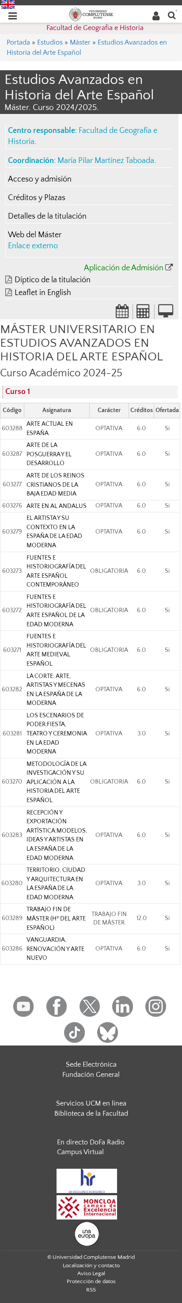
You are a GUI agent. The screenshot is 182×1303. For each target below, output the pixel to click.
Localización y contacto (91, 1265)
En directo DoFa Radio (91, 1142)
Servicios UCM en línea (91, 1103)
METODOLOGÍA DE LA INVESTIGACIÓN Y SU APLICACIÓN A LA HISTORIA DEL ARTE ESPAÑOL (56, 782)
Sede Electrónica (91, 1064)
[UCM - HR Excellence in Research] (87, 1180)
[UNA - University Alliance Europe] (87, 1233)
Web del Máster (34, 235)
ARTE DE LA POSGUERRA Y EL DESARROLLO (49, 454)
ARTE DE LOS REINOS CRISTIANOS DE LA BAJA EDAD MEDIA (55, 484)
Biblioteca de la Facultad (91, 1113)
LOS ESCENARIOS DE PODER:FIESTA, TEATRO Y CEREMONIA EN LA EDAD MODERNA (57, 733)
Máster (80, 42)
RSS (91, 1290)
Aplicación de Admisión (123, 268)
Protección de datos (91, 1281)
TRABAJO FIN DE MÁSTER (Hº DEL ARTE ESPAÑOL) (56, 918)
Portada (18, 42)
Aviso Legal (91, 1273)
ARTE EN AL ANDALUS (57, 506)
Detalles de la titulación (47, 216)
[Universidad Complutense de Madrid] (91, 14)
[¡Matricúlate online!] (165, 314)
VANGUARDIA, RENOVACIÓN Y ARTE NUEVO (55, 949)
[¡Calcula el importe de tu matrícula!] (143, 314)
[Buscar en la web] (172, 15)
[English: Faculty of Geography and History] (8, 4)
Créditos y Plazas (36, 197)
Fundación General (91, 1075)
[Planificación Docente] (122, 314)
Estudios (50, 42)
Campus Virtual (80, 1152)
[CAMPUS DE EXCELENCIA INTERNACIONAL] (87, 1207)
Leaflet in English (43, 292)
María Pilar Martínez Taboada (105, 160)
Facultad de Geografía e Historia (95, 28)
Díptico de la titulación (53, 280)
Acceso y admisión (40, 179)
